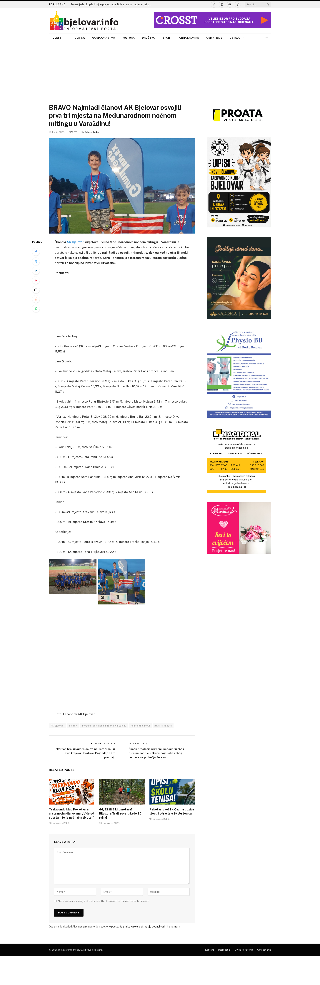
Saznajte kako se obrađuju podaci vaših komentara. (150, 926)
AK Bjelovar (75, 242)
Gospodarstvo (103, 37)
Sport (167, 37)
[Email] (36, 289)
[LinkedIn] (36, 270)
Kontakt (209, 949)
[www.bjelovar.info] (84, 21)
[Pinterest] (36, 280)
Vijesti (57, 37)
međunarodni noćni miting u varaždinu (104, 725)
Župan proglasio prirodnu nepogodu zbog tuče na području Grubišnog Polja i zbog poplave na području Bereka (156, 753)
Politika (79, 37)
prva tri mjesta (163, 725)
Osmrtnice (214, 37)
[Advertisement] (160, 70)
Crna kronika (189, 37)
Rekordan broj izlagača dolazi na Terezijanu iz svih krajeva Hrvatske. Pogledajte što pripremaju (84, 753)
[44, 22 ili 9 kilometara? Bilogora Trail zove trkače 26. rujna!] (121, 792)
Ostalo (234, 37)
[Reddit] (36, 299)
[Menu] (267, 38)
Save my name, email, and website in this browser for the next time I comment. (104, 901)
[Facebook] (36, 252)
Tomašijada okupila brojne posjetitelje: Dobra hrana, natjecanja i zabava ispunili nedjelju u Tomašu (112, 4)
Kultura (128, 37)
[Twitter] (36, 261)
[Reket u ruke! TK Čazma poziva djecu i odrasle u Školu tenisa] (172, 792)
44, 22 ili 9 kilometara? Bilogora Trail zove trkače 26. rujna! (120, 813)
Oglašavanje (264, 949)
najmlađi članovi (140, 725)
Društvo (148, 37)
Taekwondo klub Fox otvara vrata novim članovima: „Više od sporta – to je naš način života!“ (71, 813)
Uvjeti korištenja (244, 949)
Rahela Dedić (92, 132)
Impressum (224, 949)
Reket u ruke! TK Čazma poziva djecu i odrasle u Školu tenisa (171, 811)
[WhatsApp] (36, 308)
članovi (73, 725)
